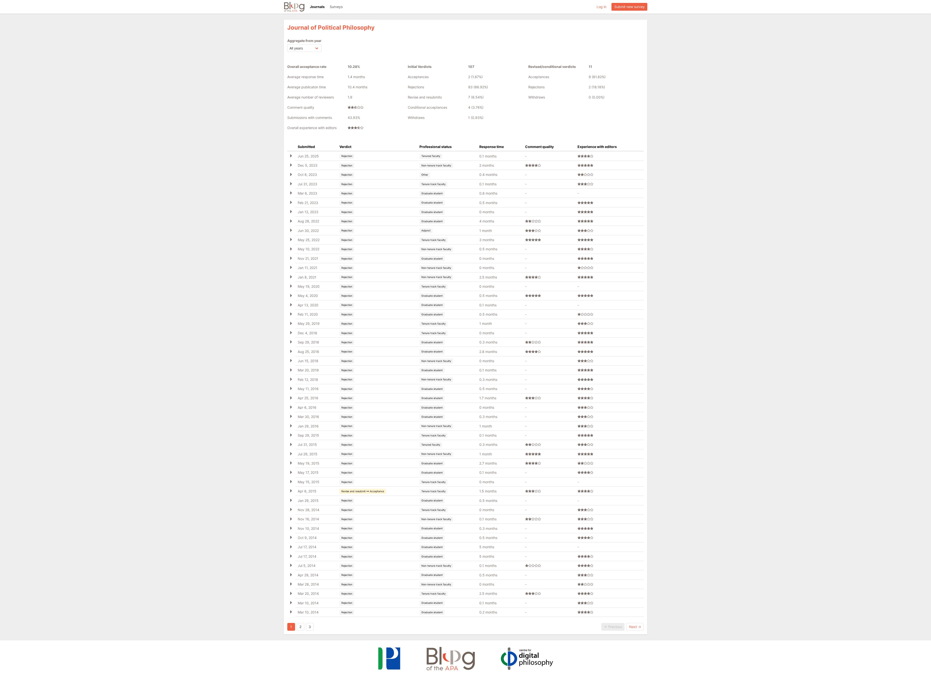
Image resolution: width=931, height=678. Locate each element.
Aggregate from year (304, 41)
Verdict (345, 147)
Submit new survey (629, 7)
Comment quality (539, 147)
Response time (491, 147)
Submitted (306, 147)
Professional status (435, 147)
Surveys (336, 7)
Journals (317, 7)
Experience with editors (597, 147)
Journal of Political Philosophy (331, 27)
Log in (601, 7)
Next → (635, 627)
